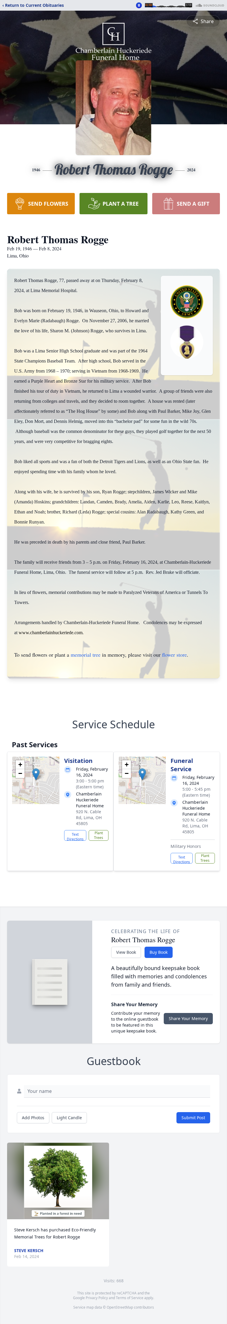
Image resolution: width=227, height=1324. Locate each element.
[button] (36, 774)
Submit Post (193, 1117)
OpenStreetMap (120, 1307)
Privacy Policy (97, 1297)
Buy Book (159, 952)
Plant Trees (98, 835)
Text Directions (75, 836)
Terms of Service (129, 1297)
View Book (126, 952)
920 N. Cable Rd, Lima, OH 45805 (89, 817)
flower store (174, 654)
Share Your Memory (188, 1018)
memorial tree (85, 654)
